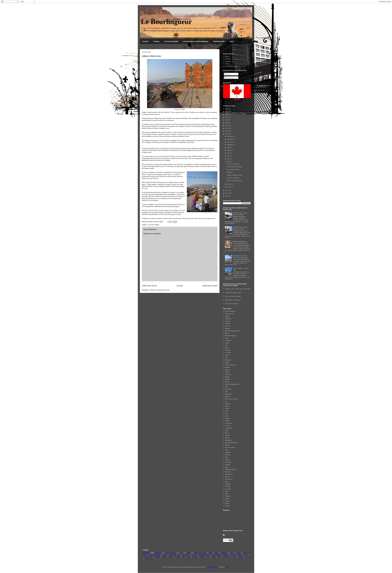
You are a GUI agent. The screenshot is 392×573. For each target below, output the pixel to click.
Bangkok (164, 555)
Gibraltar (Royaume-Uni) (232, 384)
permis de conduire (149, 559)
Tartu (208, 557)
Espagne (227, 370)
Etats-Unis (228, 374)
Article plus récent (149, 285)
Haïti (226, 391)
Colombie (228, 350)
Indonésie (227, 404)
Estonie (227, 372)
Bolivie (227, 333)
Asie (149, 225)
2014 (227, 134)
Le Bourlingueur (166, 22)
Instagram (228, 61)
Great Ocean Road (216, 555)
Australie (227, 323)
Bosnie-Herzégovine (231, 336)
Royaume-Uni (229, 474)
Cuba (226, 357)
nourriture (194, 555)
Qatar (226, 467)
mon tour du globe (147, 557)
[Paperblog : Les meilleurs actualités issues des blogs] (228, 541)
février (229, 184)
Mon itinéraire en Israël (240, 256)
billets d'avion (186, 555)
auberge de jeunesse (200, 553)
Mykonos (226, 555)
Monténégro (228, 440)
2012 (227, 193)
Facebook (227, 59)
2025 (227, 111)
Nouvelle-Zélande (230, 447)
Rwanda (227, 477)
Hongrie (227, 396)
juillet (229, 150)
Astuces (171, 557)
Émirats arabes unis (230, 365)
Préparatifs (224, 553)
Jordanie (227, 418)
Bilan (210, 553)
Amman (164, 557)
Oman (226, 450)
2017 (227, 125)
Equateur (227, 367)
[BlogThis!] (170, 222)
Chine (226, 348)
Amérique (158, 553)
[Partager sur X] (172, 222)
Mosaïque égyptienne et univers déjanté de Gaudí (240, 242)
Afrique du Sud (229, 314)
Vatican (227, 503)
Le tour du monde (171, 41)
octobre (229, 142)
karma (245, 555)
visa (181, 553)
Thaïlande (228, 496)
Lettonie (227, 421)
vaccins (247, 557)
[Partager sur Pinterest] (176, 222)
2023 (227, 117)
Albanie (227, 316)
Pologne (227, 460)
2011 (227, 196)
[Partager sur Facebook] (174, 222)
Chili (226, 345)
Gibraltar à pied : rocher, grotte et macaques (240, 213)
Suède (226, 491)
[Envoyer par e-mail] (168, 222)
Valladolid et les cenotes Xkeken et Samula (240, 228)
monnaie (241, 557)
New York (194, 557)
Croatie (227, 355)
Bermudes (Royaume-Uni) (232, 331)
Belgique (227, 328)
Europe (146, 552)
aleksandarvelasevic (212, 567)
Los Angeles (172, 555)
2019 (227, 120)
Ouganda (227, 452)
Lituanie (227, 426)
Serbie (227, 481)
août (228, 147)
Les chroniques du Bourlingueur (195, 41)
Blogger (227, 567)
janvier (229, 187)
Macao (227, 430)
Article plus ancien (209, 285)
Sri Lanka (228, 489)
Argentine (228, 321)
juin (228, 153)
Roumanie (228, 472)
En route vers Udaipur (233, 164)
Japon (226, 416)
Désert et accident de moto (234, 181)
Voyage (238, 553)
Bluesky (227, 56)
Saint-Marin (228, 479)
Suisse (226, 494)
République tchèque (230, 469)
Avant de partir (219, 41)
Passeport (202, 557)
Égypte (227, 362)
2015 (227, 131)
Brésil (226, 338)
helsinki (240, 555)
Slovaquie (228, 486)
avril (228, 159)
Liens (231, 41)
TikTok (227, 64)
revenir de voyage (154, 555)
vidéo (188, 553)
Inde (152, 225)
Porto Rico (228, 462)
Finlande (227, 379)
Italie (226, 413)
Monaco (227, 438)
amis (179, 555)
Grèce (226, 387)
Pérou (226, 457)
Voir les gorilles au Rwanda (233, 296)
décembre (230, 136)
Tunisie (227, 498)
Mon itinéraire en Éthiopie (232, 300)
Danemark (228, 360)
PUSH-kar (230, 172)
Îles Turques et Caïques (231, 399)
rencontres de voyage (204, 555)
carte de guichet (227, 557)
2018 (227, 123)
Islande (227, 408)
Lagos (183, 557)
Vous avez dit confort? (233, 169)
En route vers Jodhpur (233, 178)
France (227, 382)
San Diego (233, 555)
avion (219, 557)
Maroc (227, 433)
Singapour (228, 484)
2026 (227, 109)
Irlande (227, 406)
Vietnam (227, 506)
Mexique (227, 435)
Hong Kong (228, 394)
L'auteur (156, 41)
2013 (227, 190)
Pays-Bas (227, 455)
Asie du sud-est (170, 553)
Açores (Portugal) (230, 311)
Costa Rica (228, 353)
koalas (234, 557)
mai (228, 156)
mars (228, 161)
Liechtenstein (229, 423)
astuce (231, 553)
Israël (226, 411)
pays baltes (157, 557)
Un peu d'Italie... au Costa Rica (240, 269)
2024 (227, 114)
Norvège (227, 445)
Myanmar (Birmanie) (231, 443)
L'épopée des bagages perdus (233, 292)
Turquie (227, 501)
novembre (230, 139)
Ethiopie (227, 377)
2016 (227, 128)
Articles (228, 74)
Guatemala (228, 389)
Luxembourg (228, 428)
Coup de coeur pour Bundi (234, 167)
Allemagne (228, 319)
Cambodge (228, 340)
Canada (227, 343)
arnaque (213, 557)
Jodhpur (156, 225)
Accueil (145, 41)
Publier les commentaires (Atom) (160, 290)
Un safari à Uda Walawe (232, 304)
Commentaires (230, 78)
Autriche (227, 326)
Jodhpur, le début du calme (234, 175)
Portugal (227, 464)
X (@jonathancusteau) (231, 66)
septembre (230, 145)
